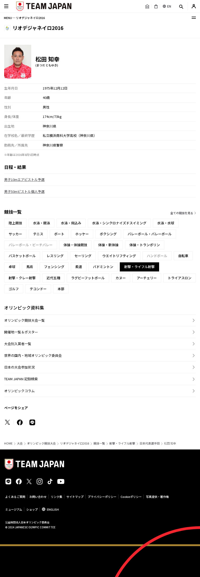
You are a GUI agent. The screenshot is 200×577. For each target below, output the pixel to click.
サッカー (15, 233)
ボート (59, 233)
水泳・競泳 (41, 222)
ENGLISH (53, 509)
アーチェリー (147, 277)
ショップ (32, 509)
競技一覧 (99, 443)
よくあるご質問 (15, 496)
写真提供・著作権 (157, 496)
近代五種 (53, 277)
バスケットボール (22, 255)
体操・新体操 (108, 244)
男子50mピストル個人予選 (24, 191)
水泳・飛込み (71, 222)
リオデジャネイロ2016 (74, 443)
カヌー (121, 277)
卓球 (12, 266)
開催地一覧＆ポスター (21, 331)
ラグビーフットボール (88, 277)
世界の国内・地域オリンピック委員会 (33, 355)
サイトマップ (75, 496)
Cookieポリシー (131, 496)
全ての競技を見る (181, 213)
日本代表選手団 (150, 443)
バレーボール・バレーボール (150, 233)
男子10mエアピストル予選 (24, 179)
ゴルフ (14, 288)
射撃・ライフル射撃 (122, 443)
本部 (61, 288)
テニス (38, 233)
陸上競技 (15, 222)
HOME (8, 443)
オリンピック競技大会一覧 (24, 320)
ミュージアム (13, 509)
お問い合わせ (38, 496)
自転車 (183, 255)
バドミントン (103, 266)
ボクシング (108, 233)
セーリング (82, 255)
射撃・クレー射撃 (22, 277)
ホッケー (82, 233)
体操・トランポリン (144, 244)
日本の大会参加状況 (19, 367)
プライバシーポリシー (102, 496)
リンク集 (56, 496)
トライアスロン (179, 277)
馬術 (29, 266)
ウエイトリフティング (119, 255)
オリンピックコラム (19, 390)
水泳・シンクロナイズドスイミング (119, 222)
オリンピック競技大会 (41, 443)
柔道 (78, 266)
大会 (20, 443)
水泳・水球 (165, 222)
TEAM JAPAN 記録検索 (21, 378)
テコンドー (38, 288)
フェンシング (54, 266)
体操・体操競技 (75, 244)
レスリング (55, 255)
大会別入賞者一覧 (17, 343)
